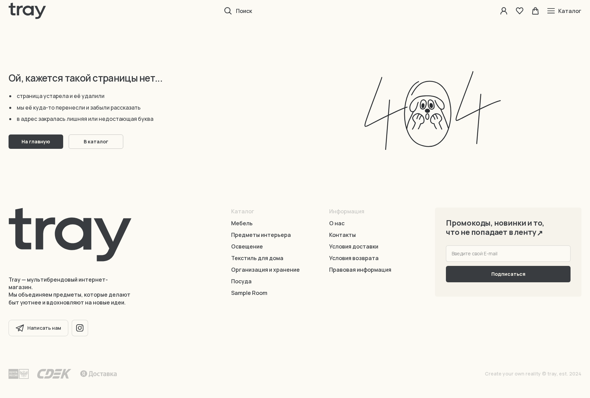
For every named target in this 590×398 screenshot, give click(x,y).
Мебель (242, 223)
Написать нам (44, 328)
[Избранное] (519, 11)
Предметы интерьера (261, 235)
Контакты (342, 235)
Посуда (241, 281)
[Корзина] (535, 11)
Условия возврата (354, 258)
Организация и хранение (265, 269)
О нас (337, 223)
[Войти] (504, 11)
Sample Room (249, 293)
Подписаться (508, 274)
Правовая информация (360, 269)
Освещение (247, 246)
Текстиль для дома (257, 258)
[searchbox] (312, 11)
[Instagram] (80, 328)
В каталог (96, 141)
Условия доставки (353, 246)
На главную (36, 141)
